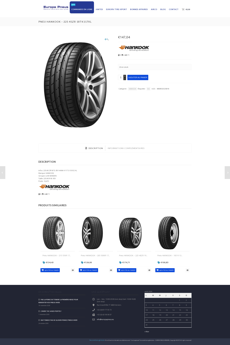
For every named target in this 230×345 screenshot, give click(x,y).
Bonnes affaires (139, 9)
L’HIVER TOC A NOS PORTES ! (51, 311)
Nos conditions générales (97, 340)
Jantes (99, 9)
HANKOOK (132, 89)
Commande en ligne (81, 9)
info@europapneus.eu (105, 319)
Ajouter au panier (137, 77)
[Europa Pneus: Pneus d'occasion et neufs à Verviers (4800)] (55, 8)
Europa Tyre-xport (116, 9)
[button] (106, 39)
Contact (173, 9)
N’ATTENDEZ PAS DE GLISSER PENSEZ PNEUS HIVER (59, 320)
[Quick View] (73, 270)
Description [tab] (95, 148)
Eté (148, 89)
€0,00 (188, 9)
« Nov (147, 331)
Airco (154, 9)
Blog (163, 9)
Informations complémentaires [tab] (126, 148)
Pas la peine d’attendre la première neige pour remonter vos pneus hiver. (58, 301)
